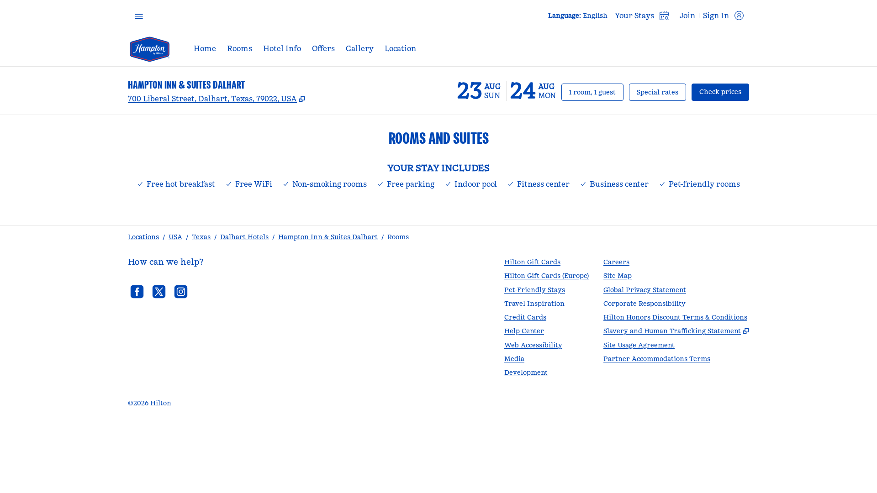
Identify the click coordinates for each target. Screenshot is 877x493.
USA (175, 237)
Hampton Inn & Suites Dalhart (328, 237)
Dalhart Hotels (244, 237)
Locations (143, 237)
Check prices (724, 91)
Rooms (398, 237)
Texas (201, 237)
